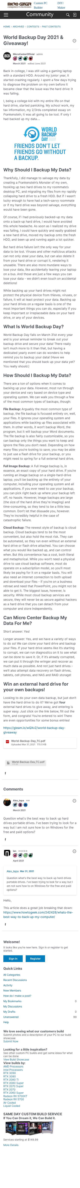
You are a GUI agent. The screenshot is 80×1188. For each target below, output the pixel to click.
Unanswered (40, 1016)
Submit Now (10, 1041)
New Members (12, 990)
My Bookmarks (40, 1001)
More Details (10, 1145)
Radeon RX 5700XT (15, 1096)
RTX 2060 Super (13, 1092)
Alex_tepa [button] (18, 800)
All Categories (11, 974)
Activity (7, 985)
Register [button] (35, 958)
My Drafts (40, 1011)
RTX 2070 (9, 1089)
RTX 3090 (9, 1073)
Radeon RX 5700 (13, 1099)
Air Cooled (9, 1102)
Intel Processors (13, 1069)
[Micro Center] (40, 15)
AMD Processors (13, 1066)
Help (6, 1022)
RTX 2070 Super (13, 1086)
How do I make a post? (17, 995)
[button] (74, 41)
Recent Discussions (15, 980)
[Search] (68, 15)
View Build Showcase (16, 1059)
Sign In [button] (13, 958)
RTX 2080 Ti (11, 1079)
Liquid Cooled (11, 1105)
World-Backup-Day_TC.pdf (28, 762)
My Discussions (12, 1006)
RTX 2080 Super (13, 1082)
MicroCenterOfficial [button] (23, 54)
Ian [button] (14, 851)
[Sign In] (74, 15)
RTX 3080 (9, 1076)
